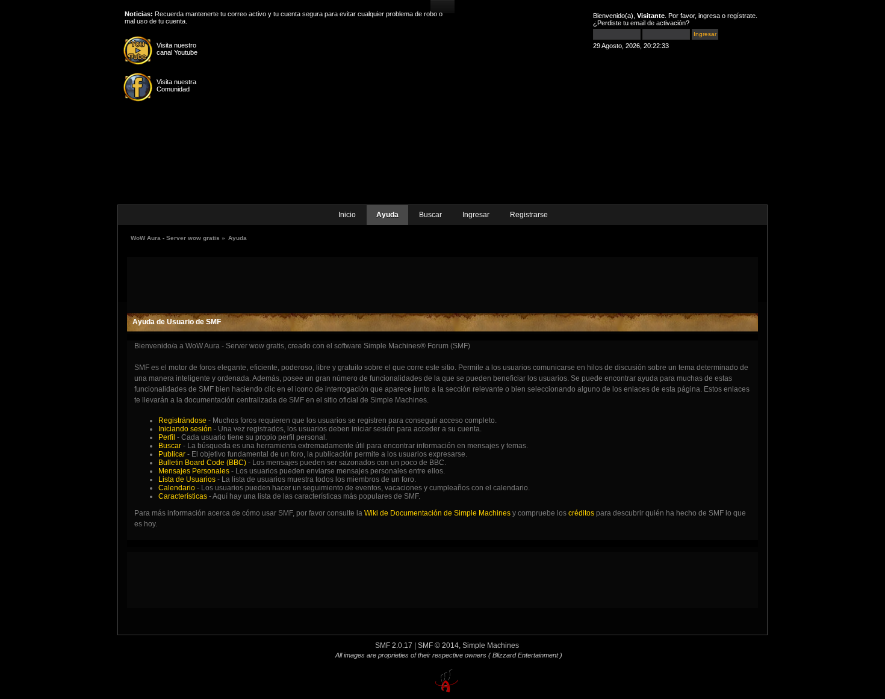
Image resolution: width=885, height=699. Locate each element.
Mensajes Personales (193, 471)
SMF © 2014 (438, 645)
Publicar (171, 454)
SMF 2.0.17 (393, 645)
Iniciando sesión (185, 429)
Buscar (430, 215)
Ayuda (387, 215)
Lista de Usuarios (187, 479)
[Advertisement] (442, 284)
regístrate (741, 15)
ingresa (709, 15)
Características (182, 496)
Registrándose (182, 420)
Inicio (347, 215)
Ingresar (475, 215)
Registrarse (529, 215)
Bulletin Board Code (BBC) (203, 462)
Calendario (176, 488)
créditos (581, 513)
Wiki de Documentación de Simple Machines (437, 513)
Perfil (166, 437)
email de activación (658, 22)
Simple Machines (490, 645)
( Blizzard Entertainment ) (525, 655)
